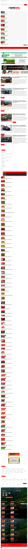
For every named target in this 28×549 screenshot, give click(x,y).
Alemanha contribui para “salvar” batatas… (14, 518)
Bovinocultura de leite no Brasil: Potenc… (6, 445)
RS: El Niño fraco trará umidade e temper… (6, 337)
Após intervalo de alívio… (4, 18)
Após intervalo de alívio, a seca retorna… (5, 509)
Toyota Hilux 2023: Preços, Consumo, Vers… (6, 414)
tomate (3, 473)
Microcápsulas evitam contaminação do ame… (14, 527)
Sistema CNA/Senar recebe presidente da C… (6, 406)
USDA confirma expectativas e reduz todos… (7, 247)
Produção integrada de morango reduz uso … (13, 505)
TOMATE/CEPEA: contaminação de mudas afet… (7, 440)
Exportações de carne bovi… (4, 22)
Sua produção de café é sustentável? (6, 308)
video (9, 473)
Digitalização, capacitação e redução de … (14, 531)
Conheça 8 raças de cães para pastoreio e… (6, 178)
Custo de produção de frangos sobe (14, 514)
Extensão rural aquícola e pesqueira (5, 376)
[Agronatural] (14, 61)
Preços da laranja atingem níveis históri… (4, 540)
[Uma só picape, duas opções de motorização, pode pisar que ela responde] (6, 103)
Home (5, 49)
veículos (6, 473)
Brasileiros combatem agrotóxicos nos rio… (6, 427)
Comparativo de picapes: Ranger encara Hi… (6, 313)
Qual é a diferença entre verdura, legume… (6, 186)
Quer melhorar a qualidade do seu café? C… (6, 195)
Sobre (24, 544)
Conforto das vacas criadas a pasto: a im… (14, 523)
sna (10, 472)
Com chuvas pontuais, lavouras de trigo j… (6, 221)
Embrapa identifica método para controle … (5, 522)
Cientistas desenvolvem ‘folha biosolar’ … (14, 536)
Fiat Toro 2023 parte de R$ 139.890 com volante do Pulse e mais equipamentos (19, 126)
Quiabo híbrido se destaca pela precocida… (6, 316)
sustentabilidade (17, 472)
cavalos (23, 468)
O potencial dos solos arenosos (5, 418)
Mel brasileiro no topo (4, 410)
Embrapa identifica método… (4, 31)
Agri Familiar (2, 41)
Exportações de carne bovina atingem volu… (5, 514)
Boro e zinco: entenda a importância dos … (6, 256)
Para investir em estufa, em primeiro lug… (6, 191)
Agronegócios (4, 374)
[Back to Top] (1, 547)
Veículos (3, 77)
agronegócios (13, 468)
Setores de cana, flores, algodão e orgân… (6, 230)
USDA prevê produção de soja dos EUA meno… (7, 295)
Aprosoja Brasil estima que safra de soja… (6, 226)
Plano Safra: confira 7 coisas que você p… (6, 354)
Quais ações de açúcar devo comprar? (5, 518)
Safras (3, 193)
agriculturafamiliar (8, 468)
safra (5, 472)
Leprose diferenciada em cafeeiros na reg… (6, 304)
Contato (26, 544)
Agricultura (8, 49)
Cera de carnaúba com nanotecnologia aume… (7, 393)
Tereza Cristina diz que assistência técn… (6, 320)
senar (8, 472)
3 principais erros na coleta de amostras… (6, 436)
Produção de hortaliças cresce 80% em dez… (6, 204)
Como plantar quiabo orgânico (5, 397)
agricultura (3, 468)
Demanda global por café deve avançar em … (7, 269)
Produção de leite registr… (4, 39)
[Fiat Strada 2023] (6, 117)
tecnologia (21, 472)
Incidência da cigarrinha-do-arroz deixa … (5, 505)
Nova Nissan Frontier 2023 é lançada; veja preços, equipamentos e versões (20, 89)
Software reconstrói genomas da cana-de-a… (14, 540)
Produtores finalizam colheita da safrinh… (6, 243)
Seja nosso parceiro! (9, 497)
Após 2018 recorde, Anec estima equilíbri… (6, 239)
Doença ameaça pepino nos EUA (5, 251)
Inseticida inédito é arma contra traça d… (6, 342)
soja (13, 472)
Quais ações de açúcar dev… (4, 26)
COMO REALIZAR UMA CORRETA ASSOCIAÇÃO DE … (7, 212)
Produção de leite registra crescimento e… (4, 531)
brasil (17, 468)
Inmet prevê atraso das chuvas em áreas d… (6, 274)
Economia (2, 24)
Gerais (2, 11)
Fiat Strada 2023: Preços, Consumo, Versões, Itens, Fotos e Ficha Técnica (19, 114)
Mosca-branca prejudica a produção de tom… (4, 535)
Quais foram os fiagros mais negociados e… (5, 527)
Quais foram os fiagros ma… (4, 35)
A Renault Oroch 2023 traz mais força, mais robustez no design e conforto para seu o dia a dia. (20, 101)
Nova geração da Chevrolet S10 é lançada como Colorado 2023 (20, 77)
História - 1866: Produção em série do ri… (6, 349)
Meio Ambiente (4, 335)
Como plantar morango (4, 199)
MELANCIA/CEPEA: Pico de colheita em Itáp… (7, 235)
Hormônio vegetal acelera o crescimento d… (6, 432)
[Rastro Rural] (14, 8)
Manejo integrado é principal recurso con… (6, 278)
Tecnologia (3, 344)
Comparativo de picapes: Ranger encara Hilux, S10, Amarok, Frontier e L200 (19, 136)
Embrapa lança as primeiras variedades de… (6, 333)
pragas (3, 472)
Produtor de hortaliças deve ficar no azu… (6, 449)
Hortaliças (2, 299)
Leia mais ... (2, 85)
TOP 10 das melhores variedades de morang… (7, 182)
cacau (19, 468)
